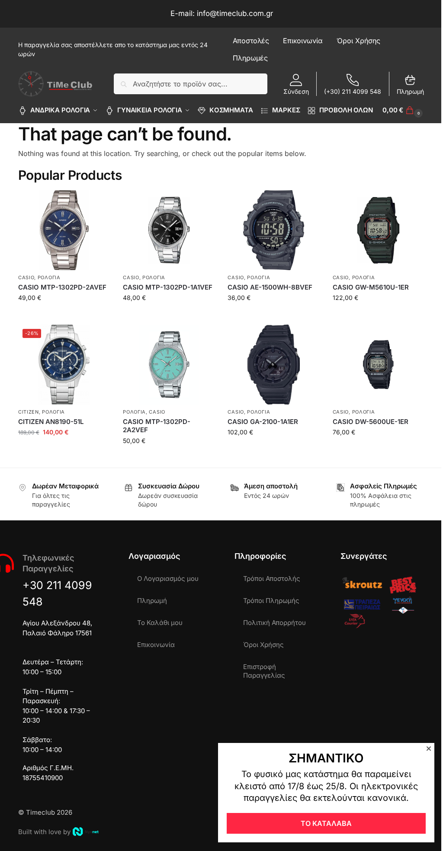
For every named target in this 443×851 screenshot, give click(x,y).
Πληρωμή (410, 91)
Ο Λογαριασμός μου (168, 578)
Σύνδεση (296, 91)
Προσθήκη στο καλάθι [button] (64, 315)
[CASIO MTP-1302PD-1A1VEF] (169, 230)
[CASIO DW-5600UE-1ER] (378, 365)
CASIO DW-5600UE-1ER (370, 422)
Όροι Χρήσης (263, 645)
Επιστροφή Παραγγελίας (264, 671)
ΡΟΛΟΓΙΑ (49, 277)
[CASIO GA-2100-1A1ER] (273, 365)
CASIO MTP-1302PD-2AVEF (62, 287)
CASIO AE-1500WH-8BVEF (270, 287)
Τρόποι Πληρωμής (271, 600)
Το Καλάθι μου (160, 622)
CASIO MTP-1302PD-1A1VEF (167, 287)
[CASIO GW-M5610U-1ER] (378, 230)
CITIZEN (28, 412)
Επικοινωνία (156, 645)
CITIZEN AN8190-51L (50, 422)
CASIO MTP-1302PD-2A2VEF (156, 426)
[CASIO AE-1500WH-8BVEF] (273, 230)
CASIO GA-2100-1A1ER (263, 422)
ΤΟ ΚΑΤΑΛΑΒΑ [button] (326, 823)
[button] (403, 110)
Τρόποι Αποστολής (271, 578)
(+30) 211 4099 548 (352, 91)
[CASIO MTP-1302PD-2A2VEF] (169, 365)
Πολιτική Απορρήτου (274, 622)
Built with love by (44, 832)
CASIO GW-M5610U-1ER (371, 287)
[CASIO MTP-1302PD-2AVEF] (64, 230)
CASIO (26, 277)
